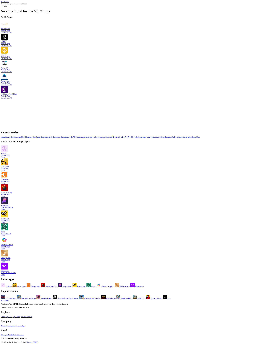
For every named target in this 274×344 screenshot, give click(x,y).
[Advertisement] (65, 114)
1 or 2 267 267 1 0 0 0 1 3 (128, 137)
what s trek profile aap (157, 137)
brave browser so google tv (100, 137)
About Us (4, 326)
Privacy (29, 342)
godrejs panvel (114, 137)
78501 (75, 137)
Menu (5, 6)
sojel (89, 137)
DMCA (35, 342)
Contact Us (12, 326)
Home (3, 317)
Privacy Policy (6, 335)
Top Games (16, 317)
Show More (196, 137)
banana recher (58, 137)
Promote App (20, 326)
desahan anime (187, 137)
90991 (23, 137)
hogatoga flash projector (173, 137)
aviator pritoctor (82, 137)
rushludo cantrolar (7, 137)
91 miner (28, 137)
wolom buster (35, 137)
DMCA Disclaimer (17, 335)
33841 (52, 137)
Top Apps (8, 317)
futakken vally (68, 137)
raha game (146, 137)
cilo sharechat (45, 137)
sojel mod (140, 137)
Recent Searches (26, 317)
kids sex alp (17, 137)
